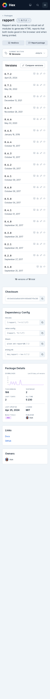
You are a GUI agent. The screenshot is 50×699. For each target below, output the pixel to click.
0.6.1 (8, 176)
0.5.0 (8, 198)
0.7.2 (8, 74)
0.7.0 (8, 96)
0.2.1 (8, 244)
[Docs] (34, 73)
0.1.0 (8, 267)
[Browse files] (44, 73)
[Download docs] (38, 73)
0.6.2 (8, 164)
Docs (7, 436)
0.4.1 (8, 210)
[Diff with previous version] (41, 73)
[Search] (37, 5)
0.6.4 (8, 142)
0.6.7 (8, 108)
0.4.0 (8, 221)
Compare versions (34, 65)
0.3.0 (8, 233)
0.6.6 (8, 119)
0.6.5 (8, 130)
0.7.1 (8, 85)
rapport (8, 20)
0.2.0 (8, 255)
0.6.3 (8, 153)
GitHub (8, 441)
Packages (8, 16)
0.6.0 (8, 187)
